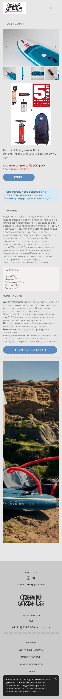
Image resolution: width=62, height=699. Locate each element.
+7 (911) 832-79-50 (23, 627)
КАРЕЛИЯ (31, 671)
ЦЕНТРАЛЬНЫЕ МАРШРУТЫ (31, 650)
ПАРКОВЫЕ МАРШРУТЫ (31, 657)
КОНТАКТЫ (31, 643)
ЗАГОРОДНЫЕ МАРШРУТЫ (31, 664)
